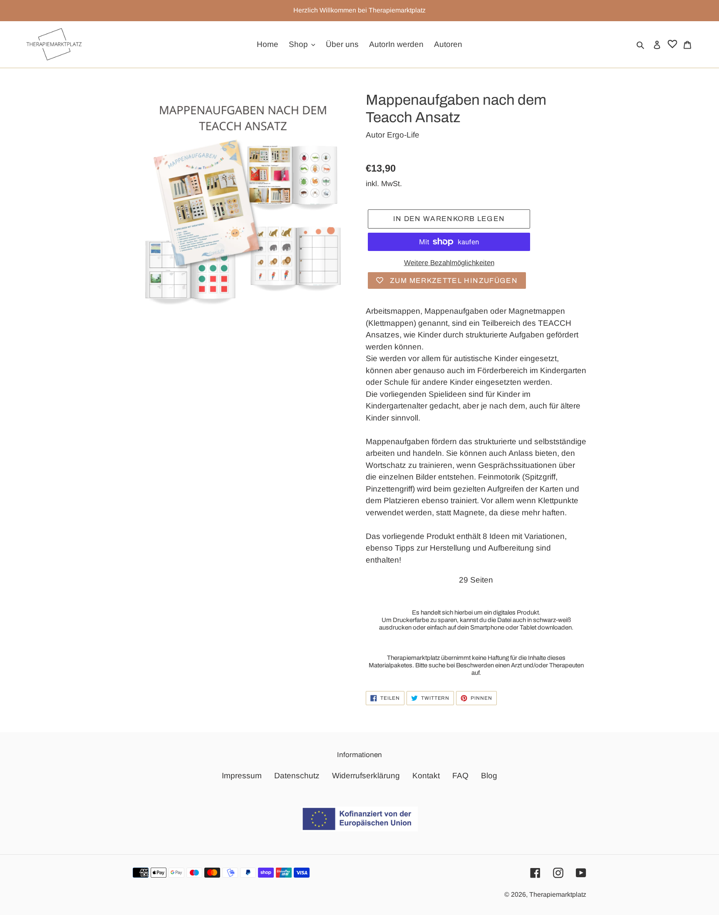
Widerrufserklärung (366, 775)
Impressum (242, 775)
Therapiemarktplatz (557, 894)
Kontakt (426, 775)
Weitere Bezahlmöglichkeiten (449, 263)
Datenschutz (297, 775)
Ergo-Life (403, 134)
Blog (489, 775)
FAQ (460, 775)
